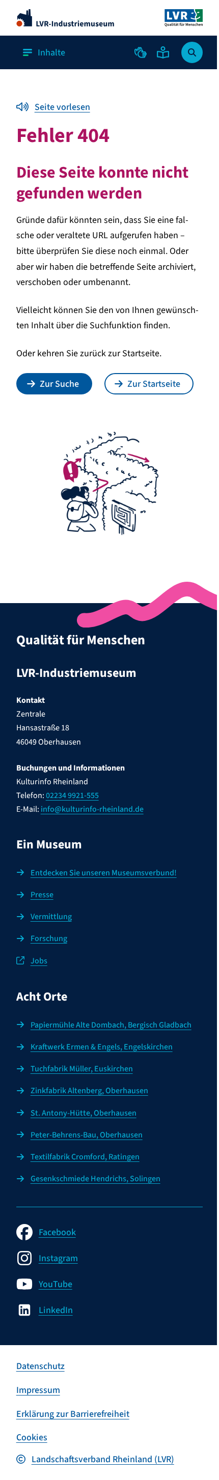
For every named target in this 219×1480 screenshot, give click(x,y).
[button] (140, 52)
